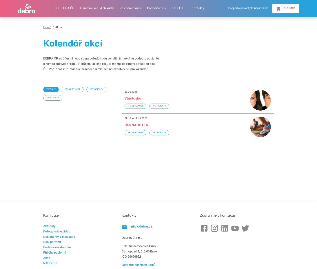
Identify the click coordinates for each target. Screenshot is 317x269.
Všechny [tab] (51, 90)
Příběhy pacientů (54, 252)
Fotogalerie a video (56, 231)
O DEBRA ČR (65, 8)
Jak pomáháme (130, 8)
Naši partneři (52, 242)
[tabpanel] (198, 113)
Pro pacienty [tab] (96, 90)
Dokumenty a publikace (59, 237)
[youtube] (236, 228)
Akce (46, 258)
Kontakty (198, 8)
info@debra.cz (141, 226)
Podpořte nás (156, 8)
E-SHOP (289, 8)
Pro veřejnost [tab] (72, 90)
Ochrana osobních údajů (138, 265)
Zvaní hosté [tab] (52, 98)
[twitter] (246, 228)
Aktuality (49, 226)
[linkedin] (225, 228)
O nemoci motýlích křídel (97, 8)
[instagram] (215, 228)
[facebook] (205, 228)
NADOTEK (179, 8)
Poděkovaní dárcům (57, 247)
